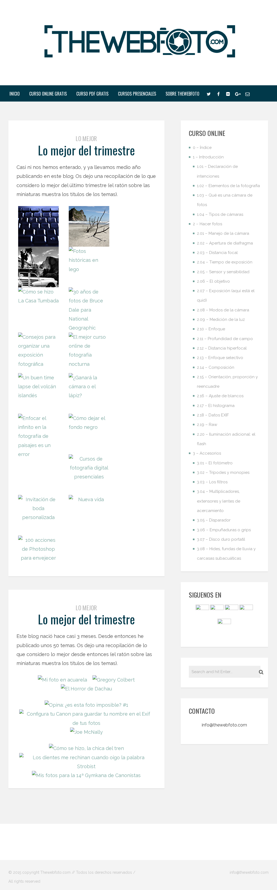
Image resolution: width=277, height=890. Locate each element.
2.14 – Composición (215, 367)
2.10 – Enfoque (211, 329)
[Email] (247, 93)
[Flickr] (228, 93)
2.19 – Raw (207, 424)
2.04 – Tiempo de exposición (224, 262)
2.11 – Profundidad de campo (225, 338)
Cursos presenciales (137, 93)
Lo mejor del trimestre (86, 150)
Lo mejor (86, 138)
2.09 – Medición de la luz (221, 319)
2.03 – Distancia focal (217, 252)
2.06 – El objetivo (213, 281)
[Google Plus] (237, 93)
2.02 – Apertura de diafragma (225, 243)
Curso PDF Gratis (92, 93)
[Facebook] (218, 93)
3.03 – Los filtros (212, 482)
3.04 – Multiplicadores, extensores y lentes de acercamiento (218, 501)
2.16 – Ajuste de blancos (220, 395)
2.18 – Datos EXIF (213, 415)
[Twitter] (208, 93)
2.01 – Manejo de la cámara (223, 233)
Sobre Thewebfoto (182, 93)
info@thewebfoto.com (224, 725)
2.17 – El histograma (216, 405)
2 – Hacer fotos (207, 223)
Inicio (14, 93)
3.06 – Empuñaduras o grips (224, 529)
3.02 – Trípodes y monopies (223, 472)
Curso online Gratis (48, 93)
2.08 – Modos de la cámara (223, 310)
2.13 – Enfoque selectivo (220, 357)
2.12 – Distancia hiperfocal (222, 348)
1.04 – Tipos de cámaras (220, 214)
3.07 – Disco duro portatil (221, 539)
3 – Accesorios (207, 453)
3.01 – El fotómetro (215, 463)
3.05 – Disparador (213, 520)
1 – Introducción (208, 157)
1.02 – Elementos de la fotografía (228, 185)
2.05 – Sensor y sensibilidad (223, 271)
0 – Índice (202, 147)
